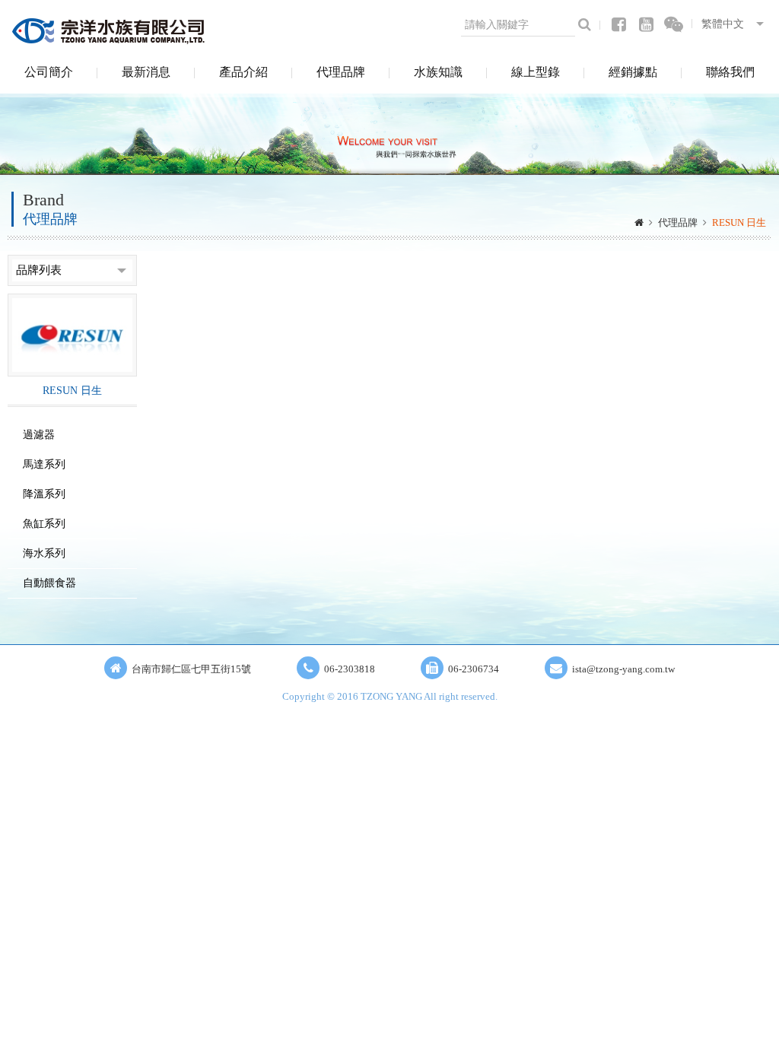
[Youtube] (646, 24)
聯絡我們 (730, 71)
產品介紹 (243, 71)
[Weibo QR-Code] (674, 24)
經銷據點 (633, 71)
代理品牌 (340, 71)
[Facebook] (618, 24)
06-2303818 (349, 669)
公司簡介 (48, 71)
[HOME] (639, 222)
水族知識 (438, 71)
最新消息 (146, 71)
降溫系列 (44, 494)
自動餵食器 (49, 583)
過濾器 (39, 434)
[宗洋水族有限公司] (110, 30)
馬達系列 (44, 464)
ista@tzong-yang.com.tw (623, 669)
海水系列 (44, 553)
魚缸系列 (44, 523)
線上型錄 (535, 71)
